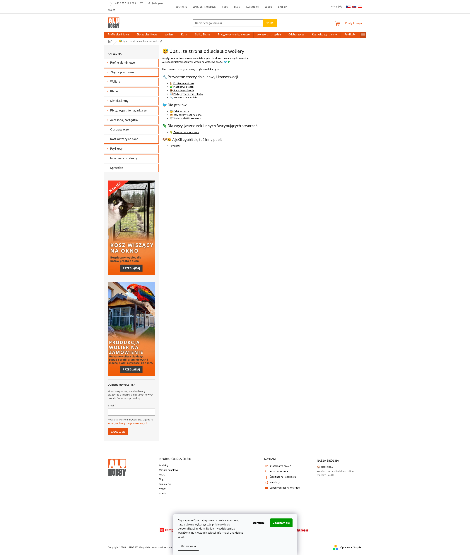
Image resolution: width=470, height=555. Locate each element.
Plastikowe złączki (183, 87)
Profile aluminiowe (122, 63)
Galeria (282, 7)
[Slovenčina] (354, 6)
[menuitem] (118, 35)
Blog (237, 7)
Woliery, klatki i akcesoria (187, 118)
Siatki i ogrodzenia (183, 90)
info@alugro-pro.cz (280, 466)
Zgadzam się (281, 523)
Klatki (114, 91)
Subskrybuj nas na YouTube (285, 488)
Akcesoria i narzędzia (185, 97)
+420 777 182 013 (279, 471)
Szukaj (270, 23)
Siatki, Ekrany (119, 101)
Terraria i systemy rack (186, 132)
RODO (225, 7)
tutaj (181, 537)
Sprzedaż (116, 168)
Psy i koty (116, 149)
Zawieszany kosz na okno (187, 115)
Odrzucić (258, 523)
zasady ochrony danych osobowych (127, 423)
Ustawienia (188, 546)
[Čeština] (348, 6)
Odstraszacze (119, 129)
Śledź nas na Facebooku (283, 477)
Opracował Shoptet (351, 547)
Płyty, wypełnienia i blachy (188, 94)
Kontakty (181, 7)
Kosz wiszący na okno (124, 139)
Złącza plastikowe (122, 72)
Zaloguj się (118, 431)
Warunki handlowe (204, 7)
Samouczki (252, 7)
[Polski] (360, 6)
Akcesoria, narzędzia (124, 120)
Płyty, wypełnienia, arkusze (128, 110)
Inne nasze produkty (123, 158)
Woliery (115, 82)
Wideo (268, 7)
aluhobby (275, 482)
